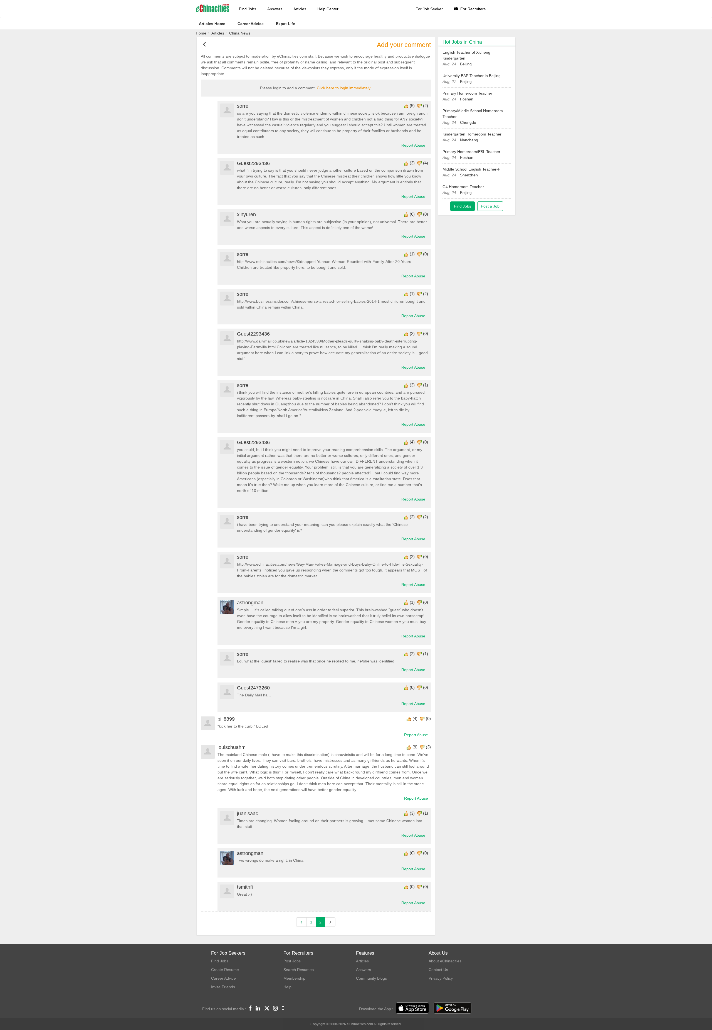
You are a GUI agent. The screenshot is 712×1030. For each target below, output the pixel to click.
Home (201, 33)
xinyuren (246, 214)
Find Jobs (247, 9)
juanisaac (247, 813)
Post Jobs (292, 961)
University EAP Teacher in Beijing (471, 75)
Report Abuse (413, 145)
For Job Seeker (429, 9)
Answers (274, 9)
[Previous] (301, 922)
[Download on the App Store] (412, 1008)
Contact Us (438, 969)
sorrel (243, 106)
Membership (294, 978)
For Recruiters (472, 9)
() (412, 105)
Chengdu (468, 122)
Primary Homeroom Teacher (467, 93)
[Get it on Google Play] (452, 1008)
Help (287, 987)
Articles (299, 9)
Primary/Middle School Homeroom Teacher (472, 114)
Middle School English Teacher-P (471, 169)
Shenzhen (469, 175)
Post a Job (490, 206)
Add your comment (404, 44)
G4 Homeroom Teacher (463, 186)
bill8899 (226, 719)
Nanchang (469, 140)
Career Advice (223, 978)
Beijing (466, 64)
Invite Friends (223, 987)
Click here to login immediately (343, 88)
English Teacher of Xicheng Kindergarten (466, 55)
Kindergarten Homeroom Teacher (471, 134)
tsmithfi (245, 887)
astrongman (250, 602)
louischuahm (231, 747)
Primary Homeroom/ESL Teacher (471, 151)
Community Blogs (371, 978)
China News (239, 33)
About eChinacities (445, 961)
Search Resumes (298, 969)
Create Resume (225, 969)
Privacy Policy (441, 978)
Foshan (466, 99)
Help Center (327, 9)
